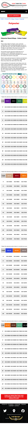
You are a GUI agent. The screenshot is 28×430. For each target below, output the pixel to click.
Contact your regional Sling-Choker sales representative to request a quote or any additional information (14, 397)
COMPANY (11, 406)
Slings (12, 19)
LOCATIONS (17, 404)
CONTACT (17, 406)
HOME (2, 19)
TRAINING (23, 404)
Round (16, 19)
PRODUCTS (7, 19)
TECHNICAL (11, 404)
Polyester (21, 19)
